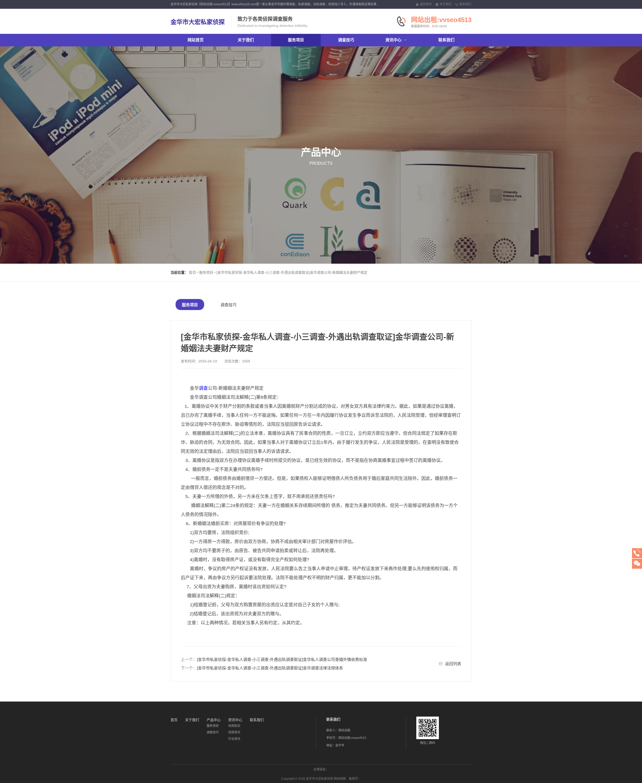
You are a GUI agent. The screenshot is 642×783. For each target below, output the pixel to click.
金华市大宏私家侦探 (198, 22)
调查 (203, 388)
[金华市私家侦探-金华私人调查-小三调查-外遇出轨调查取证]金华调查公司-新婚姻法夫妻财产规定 (291, 272)
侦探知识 (234, 726)
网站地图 (340, 778)
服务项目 (206, 272)
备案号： (355, 778)
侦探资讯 (234, 732)
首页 (192, 272)
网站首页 (196, 40)
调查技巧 (228, 305)
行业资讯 (234, 739)
